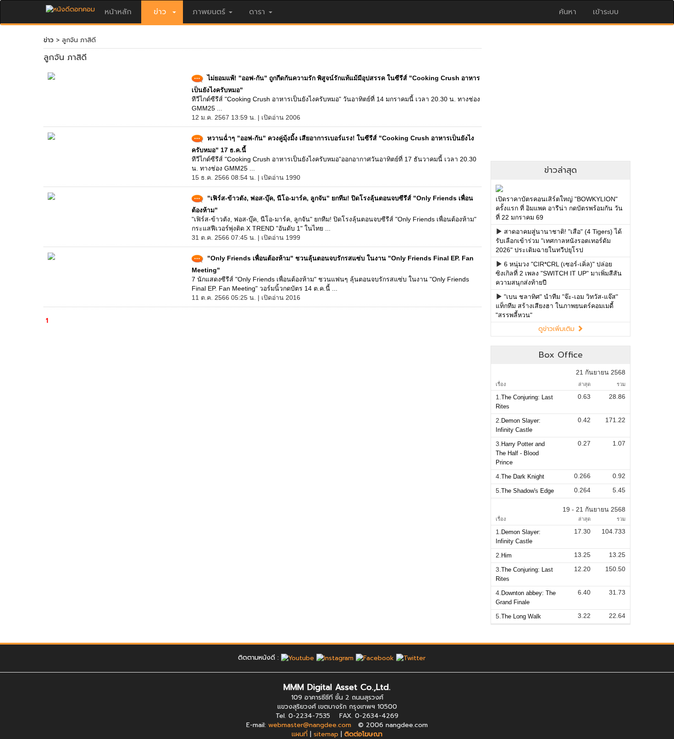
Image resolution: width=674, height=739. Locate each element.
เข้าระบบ (605, 11)
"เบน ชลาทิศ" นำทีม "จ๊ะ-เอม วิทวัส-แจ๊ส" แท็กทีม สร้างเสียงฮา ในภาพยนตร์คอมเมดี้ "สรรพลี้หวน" (557, 306)
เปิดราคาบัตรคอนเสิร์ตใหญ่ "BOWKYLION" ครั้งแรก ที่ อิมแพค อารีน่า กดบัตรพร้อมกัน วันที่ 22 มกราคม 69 (559, 208)
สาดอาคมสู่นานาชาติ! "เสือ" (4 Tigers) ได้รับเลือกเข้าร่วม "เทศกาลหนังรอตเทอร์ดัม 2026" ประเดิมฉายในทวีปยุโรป (559, 241)
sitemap (326, 734)
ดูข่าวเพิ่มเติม (557, 329)
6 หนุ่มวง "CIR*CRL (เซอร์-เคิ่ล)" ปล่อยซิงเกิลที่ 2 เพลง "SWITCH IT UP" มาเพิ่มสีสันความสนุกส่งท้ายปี (559, 273)
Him (506, 555)
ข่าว (49, 40)
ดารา (257, 11)
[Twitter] (410, 657)
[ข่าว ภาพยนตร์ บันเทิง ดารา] (70, 7)
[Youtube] (297, 657)
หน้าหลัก (118, 11)
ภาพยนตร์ (209, 11)
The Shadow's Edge (527, 490)
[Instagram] (335, 657)
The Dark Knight (522, 476)
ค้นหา (567, 11)
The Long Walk (521, 616)
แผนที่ (300, 734)
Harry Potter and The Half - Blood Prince (520, 453)
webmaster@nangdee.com (309, 725)
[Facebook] (375, 657)
